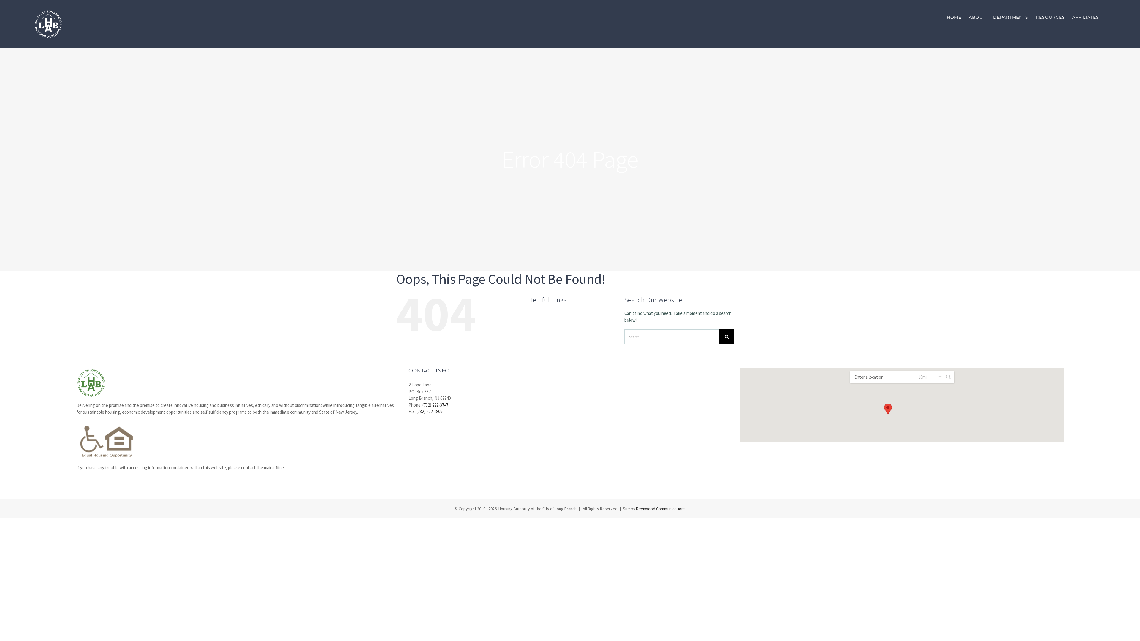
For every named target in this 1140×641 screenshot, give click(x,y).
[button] (888, 409)
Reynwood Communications (660, 508)
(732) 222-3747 (435, 405)
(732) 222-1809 (429, 411)
